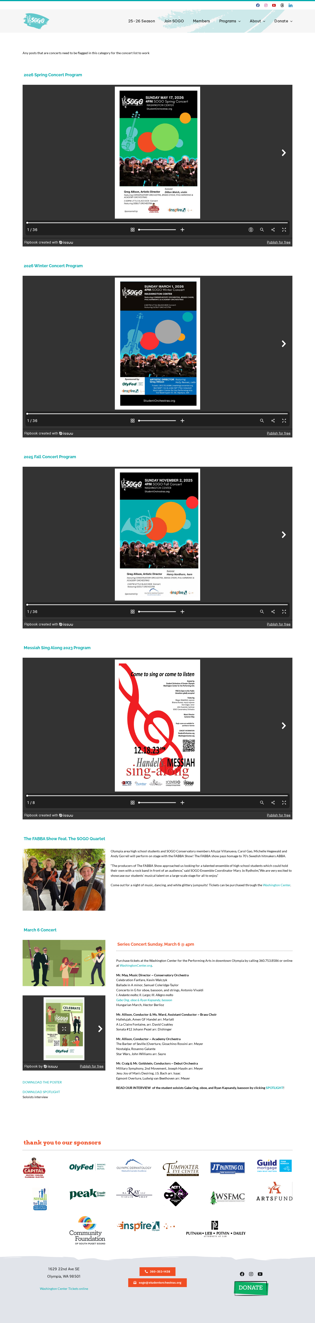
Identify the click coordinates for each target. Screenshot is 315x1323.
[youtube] (274, 5)
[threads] (282, 5)
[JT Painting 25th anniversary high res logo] (227, 1163)
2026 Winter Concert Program (53, 265)
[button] (251, 1283)
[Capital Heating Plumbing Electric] (34, 1159)
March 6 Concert (40, 929)
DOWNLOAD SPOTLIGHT (41, 1092)
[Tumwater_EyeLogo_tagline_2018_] (181, 1162)
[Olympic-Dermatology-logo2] (134, 1159)
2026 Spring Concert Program (53, 74)
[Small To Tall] (41, 1189)
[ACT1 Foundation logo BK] (175, 1183)
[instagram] (265, 5)
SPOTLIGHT (274, 1088)
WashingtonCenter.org (136, 965)
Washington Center (276, 885)
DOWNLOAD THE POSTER (42, 1082)
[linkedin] (290, 5)
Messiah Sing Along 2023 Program (57, 647)
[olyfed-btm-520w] (87, 1165)
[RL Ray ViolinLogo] (134, 1189)
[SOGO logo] (37, 12)
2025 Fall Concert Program (50, 456)
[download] (274, 1183)
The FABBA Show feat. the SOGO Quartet (64, 838)
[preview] (87, 1218)
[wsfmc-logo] (228, 1192)
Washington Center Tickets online (64, 1289)
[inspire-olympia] (145, 1222)
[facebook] (258, 5)
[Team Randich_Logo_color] (274, 1161)
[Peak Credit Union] (87, 1190)
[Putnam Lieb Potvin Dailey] (216, 1222)
